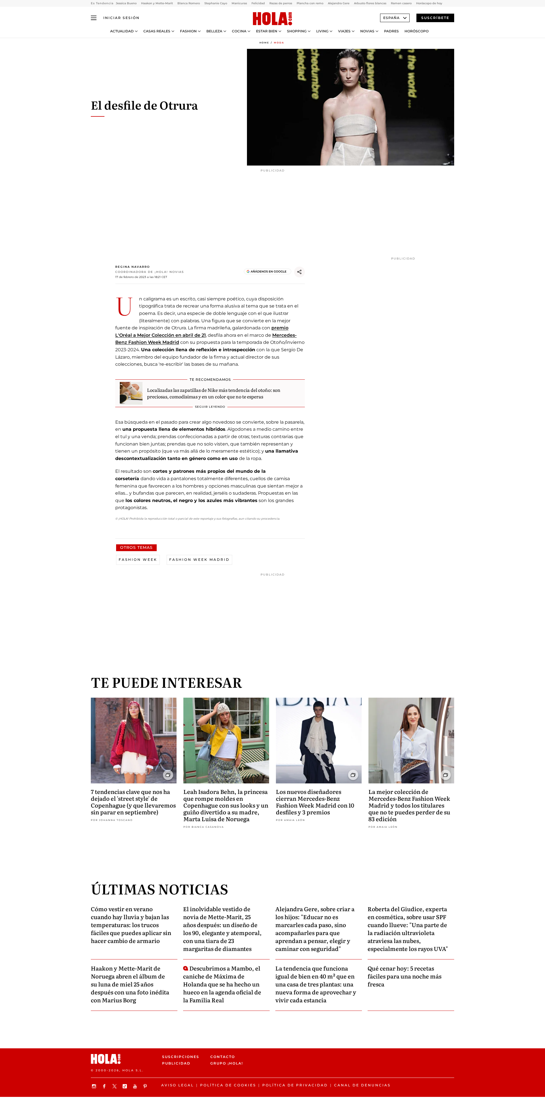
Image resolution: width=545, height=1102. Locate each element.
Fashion (188, 31)
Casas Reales (156, 31)
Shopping (297, 31)
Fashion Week (138, 559)
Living (322, 31)
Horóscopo (416, 31)
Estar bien (266, 31)
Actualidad (122, 31)
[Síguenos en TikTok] (125, 1086)
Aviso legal (177, 1085)
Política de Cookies (228, 1085)
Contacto (222, 1057)
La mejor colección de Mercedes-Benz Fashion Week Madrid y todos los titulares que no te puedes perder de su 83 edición (409, 805)
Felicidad (258, 3)
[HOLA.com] (272, 19)
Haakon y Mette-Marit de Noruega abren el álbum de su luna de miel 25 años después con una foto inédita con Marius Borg (130, 984)
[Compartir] (299, 272)
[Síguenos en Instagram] (95, 1086)
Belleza (214, 31)
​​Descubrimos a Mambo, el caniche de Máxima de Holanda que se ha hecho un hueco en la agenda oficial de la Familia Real (222, 984)
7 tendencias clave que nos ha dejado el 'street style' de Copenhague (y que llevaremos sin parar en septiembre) (133, 801)
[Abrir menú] (94, 18)
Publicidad (176, 1063)
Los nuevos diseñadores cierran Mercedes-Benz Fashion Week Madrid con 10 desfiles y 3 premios (315, 801)
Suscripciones (180, 1057)
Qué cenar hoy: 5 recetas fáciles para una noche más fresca (404, 976)
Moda (279, 42)
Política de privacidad (295, 1085)
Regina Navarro (132, 267)
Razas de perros (280, 3)
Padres (391, 31)
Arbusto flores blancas (370, 3)
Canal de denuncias (362, 1085)
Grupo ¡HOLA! (226, 1063)
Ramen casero (401, 3)
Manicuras (239, 3)
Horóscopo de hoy (429, 3)
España (391, 18)
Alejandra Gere (338, 3)
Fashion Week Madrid (199, 559)
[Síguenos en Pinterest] (146, 1086)
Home (264, 42)
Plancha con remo (310, 3)
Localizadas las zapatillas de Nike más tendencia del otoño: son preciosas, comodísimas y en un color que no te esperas (213, 393)
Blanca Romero (188, 3)
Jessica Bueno (126, 3)
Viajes (344, 31)
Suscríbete (435, 18)
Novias (367, 31)
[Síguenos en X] (115, 1086)
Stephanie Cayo (215, 3)
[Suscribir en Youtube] (136, 1086)
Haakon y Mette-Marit (157, 3)
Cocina (239, 31)
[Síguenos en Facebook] (105, 1086)
